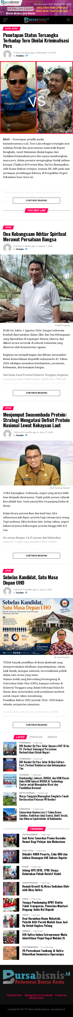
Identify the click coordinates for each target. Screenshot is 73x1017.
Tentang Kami (14, 995)
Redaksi (20, 56)
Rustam (20, 249)
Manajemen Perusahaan (39, 995)
